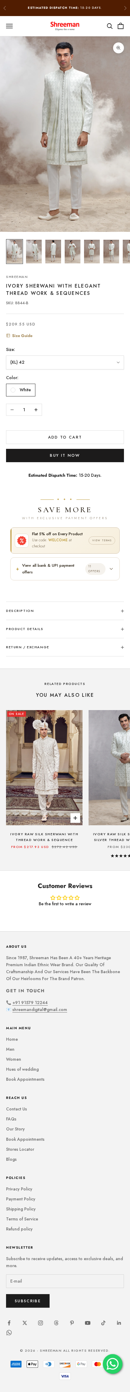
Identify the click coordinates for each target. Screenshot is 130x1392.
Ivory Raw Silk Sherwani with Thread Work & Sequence (44, 837)
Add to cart (65, 437)
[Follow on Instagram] (40, 1323)
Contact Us (16, 1109)
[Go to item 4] (72, 251)
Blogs (11, 1159)
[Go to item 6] (111, 251)
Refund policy (19, 1229)
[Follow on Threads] (56, 1323)
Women (13, 1059)
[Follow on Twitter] (25, 1323)
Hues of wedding (22, 1069)
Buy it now (65, 455)
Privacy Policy (19, 1189)
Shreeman (17, 276)
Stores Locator (20, 1149)
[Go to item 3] (53, 251)
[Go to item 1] (14, 251)
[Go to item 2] (33, 251)
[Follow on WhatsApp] (9, 1333)
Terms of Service (22, 1219)
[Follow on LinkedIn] (119, 1323)
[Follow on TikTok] (103, 1323)
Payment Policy (20, 1199)
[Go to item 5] (91, 251)
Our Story (15, 1129)
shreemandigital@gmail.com (39, 1009)
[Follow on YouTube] (88, 1323)
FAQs (11, 1119)
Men (10, 1049)
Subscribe (28, 1301)
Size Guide (22, 336)
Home (12, 1039)
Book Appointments (25, 1079)
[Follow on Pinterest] (72, 1323)
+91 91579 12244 (30, 1003)
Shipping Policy (21, 1209)
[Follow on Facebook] (9, 1323)
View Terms (102, 540)
